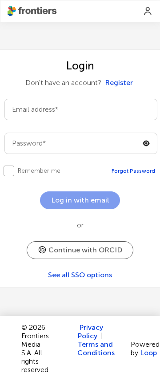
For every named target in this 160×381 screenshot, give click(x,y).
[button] (80, 250)
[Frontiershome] (33, 11)
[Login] (148, 11)
